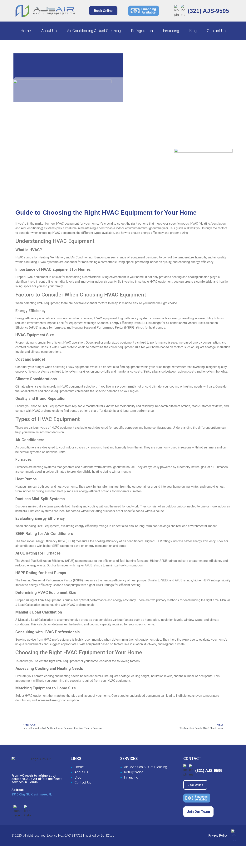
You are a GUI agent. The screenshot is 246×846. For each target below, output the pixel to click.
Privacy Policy (218, 835)
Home (26, 30)
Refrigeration (142, 30)
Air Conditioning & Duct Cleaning (94, 30)
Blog (193, 30)
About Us (49, 30)
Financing (171, 30)
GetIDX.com (109, 835)
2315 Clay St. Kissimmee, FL (32, 794)
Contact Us (216, 30)
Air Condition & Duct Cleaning (145, 767)
